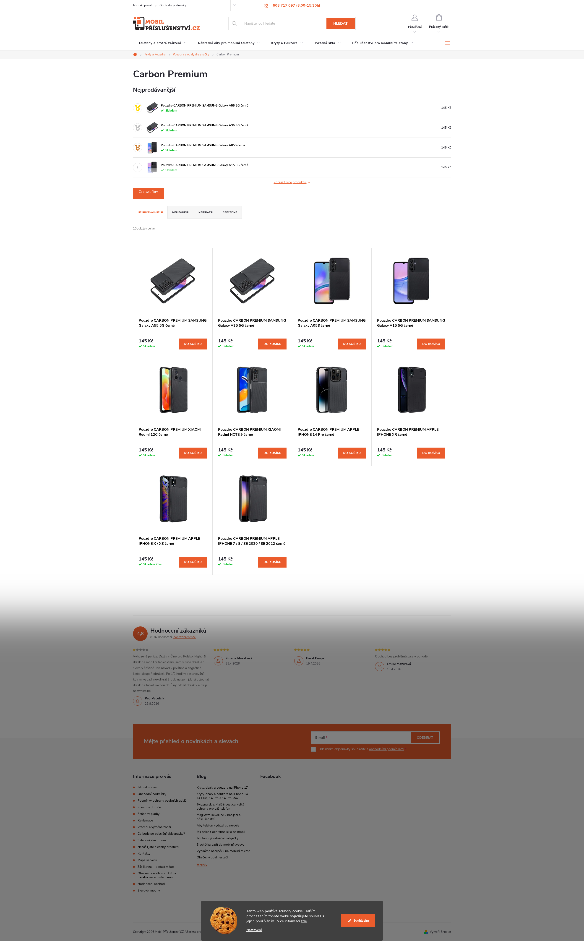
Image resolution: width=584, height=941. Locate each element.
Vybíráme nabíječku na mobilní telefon (223, 851)
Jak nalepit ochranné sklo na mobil (221, 832)
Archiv (202, 865)
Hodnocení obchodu (152, 884)
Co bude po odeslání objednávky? (161, 834)
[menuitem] (163, 43)
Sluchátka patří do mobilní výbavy (220, 844)
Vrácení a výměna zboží (154, 827)
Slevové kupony (149, 890)
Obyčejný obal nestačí (212, 857)
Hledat (340, 23)
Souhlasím (361, 920)
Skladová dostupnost (153, 840)
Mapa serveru (147, 860)
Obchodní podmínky (172, 5)
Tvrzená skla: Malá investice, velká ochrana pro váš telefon (220, 806)
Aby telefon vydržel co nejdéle (218, 825)
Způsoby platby (148, 814)
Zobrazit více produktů (290, 182)
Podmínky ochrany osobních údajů (162, 800)
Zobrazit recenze (184, 637)
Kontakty (144, 853)
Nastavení (254, 930)
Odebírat (425, 737)
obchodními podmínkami (386, 749)
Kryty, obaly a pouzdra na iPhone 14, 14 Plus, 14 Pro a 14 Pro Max (222, 796)
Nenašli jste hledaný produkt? (158, 847)
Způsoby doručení (150, 807)
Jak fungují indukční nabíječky (217, 838)
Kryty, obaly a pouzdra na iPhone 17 (222, 787)
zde (304, 921)
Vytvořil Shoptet (440, 932)
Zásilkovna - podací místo (156, 867)
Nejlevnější (180, 212)
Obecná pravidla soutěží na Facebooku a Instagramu (157, 875)
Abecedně (229, 212)
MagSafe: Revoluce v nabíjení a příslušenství (218, 817)
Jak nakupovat (142, 5)
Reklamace (145, 820)
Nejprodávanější (150, 212)
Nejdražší (205, 212)
